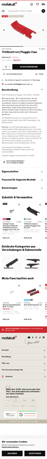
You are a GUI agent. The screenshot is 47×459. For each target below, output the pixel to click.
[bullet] (11, 46)
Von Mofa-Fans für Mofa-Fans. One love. (22, 421)
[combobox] (6, 67)
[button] (23, 90)
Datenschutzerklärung (10, 447)
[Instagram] (36, 337)
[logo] (9, 4)
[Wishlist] (37, 4)
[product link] (12, 221)
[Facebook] (32, 337)
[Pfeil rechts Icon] (43, 30)
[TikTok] (40, 337)
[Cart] (43, 4)
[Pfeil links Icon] (4, 30)
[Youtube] (29, 337)
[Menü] (16, 412)
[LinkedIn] (43, 337)
